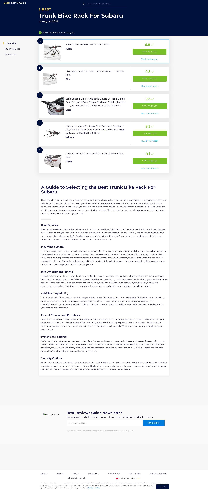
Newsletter (10, 54)
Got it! (163, 486)
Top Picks (11, 43)
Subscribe (154, 423)
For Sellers (134, 474)
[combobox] (104, 4)
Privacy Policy (94, 488)
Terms (76, 474)
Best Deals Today (158, 474)
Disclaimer (93, 474)
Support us (114, 474)
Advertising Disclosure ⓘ (77, 478)
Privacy (60, 474)
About (44, 474)
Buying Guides (12, 49)
